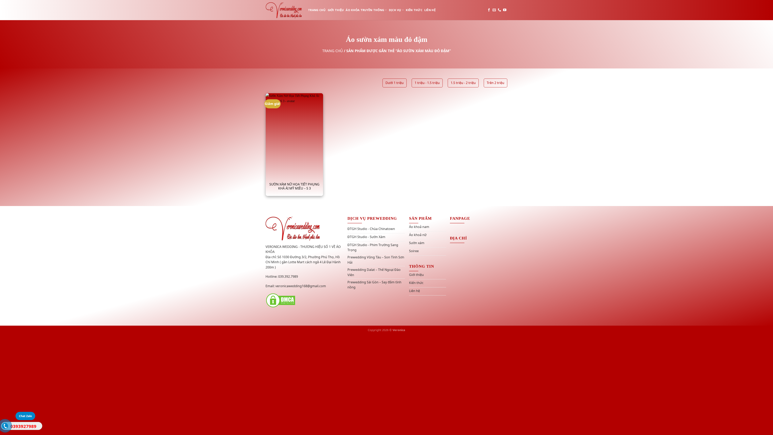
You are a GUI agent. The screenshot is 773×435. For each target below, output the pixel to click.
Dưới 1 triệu (394, 83)
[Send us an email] (494, 10)
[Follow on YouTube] (504, 10)
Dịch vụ (395, 10)
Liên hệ (430, 10)
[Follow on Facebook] (489, 10)
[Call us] (499, 10)
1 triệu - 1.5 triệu (427, 83)
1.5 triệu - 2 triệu (463, 83)
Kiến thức (414, 10)
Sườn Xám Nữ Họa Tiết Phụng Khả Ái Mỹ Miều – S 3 (294, 186)
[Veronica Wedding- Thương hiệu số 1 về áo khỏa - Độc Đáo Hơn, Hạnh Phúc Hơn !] (284, 10)
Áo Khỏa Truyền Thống (365, 10)
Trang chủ (317, 10)
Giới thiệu (336, 10)
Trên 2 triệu (495, 83)
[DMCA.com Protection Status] (281, 300)
